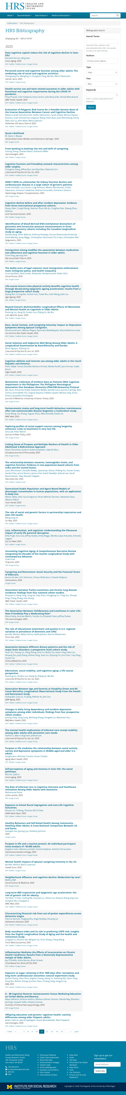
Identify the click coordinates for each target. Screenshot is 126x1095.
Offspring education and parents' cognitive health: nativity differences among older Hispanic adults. (38, 1016)
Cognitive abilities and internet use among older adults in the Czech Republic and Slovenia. (43, 362)
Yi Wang (20, 810)
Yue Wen (9, 898)
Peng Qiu (9, 981)
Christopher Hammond (41, 237)
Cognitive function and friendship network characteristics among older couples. (41, 165)
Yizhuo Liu (50, 898)
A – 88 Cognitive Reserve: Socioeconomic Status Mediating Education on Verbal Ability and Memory (43, 995)
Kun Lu (14, 120)
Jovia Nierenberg (64, 117)
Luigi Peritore (38, 187)
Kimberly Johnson (37, 831)
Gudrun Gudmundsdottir (33, 449)
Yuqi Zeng (75, 655)
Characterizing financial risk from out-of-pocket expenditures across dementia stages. (43, 915)
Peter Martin (20, 431)
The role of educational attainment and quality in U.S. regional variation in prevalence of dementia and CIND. (40, 630)
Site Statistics (74, 1072)
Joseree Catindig (68, 390)
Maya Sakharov (12, 999)
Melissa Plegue (29, 330)
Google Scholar (32, 64)
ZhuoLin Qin (22, 939)
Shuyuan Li (10, 595)
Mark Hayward (62, 1020)
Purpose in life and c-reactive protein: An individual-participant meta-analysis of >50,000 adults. (40, 845)
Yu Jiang (27, 696)
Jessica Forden (11, 577)
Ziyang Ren (10, 294)
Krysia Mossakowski (46, 1020)
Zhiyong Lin (24, 348)
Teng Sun (64, 595)
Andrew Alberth (24, 616)
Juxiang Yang (11, 717)
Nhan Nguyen (11, 348)
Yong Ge (31, 595)
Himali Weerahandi (69, 97)
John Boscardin (52, 97)
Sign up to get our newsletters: (103, 1057)
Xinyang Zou (10, 655)
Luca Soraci (26, 187)
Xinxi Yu (40, 652)
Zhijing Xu (42, 312)
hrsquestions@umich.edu (18, 1069)
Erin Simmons (25, 577)
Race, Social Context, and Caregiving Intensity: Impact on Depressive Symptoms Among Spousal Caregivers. (43, 326)
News (71, 1057)
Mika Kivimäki (47, 413)
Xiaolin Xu (58, 413)
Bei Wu (50, 76)
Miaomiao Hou (63, 717)
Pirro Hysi (58, 237)
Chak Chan (10, 559)
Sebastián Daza (67, 496)
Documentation (23, 15)
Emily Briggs (44, 535)
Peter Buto (51, 117)
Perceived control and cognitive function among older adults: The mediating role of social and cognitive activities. (41, 72)
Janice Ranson (24, 473)
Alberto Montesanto (55, 187)
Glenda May (64, 999)
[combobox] (98, 61)
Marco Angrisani (22, 735)
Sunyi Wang (10, 413)
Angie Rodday (40, 918)
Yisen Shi (9, 652)
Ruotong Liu (10, 312)
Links (71, 1070)
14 (57, 1031)
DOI (6, 64)
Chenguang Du (12, 76)
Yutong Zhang (11, 151)
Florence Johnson (13, 330)
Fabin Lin (71, 652)
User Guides (45, 1072)
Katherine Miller (41, 151)
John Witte (23, 120)
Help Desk (73, 1055)
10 (37, 1031)
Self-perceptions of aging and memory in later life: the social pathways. (39, 770)
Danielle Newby (30, 470)
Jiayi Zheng (22, 655)
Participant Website (48, 1055)
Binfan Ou (50, 652)
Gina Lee (9, 431)
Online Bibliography (48, 1067)
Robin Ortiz (62, 273)
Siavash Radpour (59, 577)
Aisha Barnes (24, 960)
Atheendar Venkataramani (44, 273)
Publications (12, 23)
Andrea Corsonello (44, 190)
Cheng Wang (58, 939)
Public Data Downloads (49, 1057)
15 (62, 1031)
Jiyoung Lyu (23, 831)
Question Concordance (49, 1070)
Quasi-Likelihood (14, 133)
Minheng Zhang (36, 717)
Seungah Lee (11, 831)
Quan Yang (72, 978)
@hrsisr (11, 1072)
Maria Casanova (28, 864)
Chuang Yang (49, 981)
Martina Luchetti (27, 849)
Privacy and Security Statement (77, 1076)
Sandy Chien (11, 473)
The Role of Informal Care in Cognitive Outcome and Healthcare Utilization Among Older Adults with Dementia (40, 788)
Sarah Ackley (57, 115)
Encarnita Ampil (22, 390)
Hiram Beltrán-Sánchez (48, 496)
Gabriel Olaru (52, 449)
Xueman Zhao (36, 208)
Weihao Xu (37, 696)
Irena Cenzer (38, 97)
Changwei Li (23, 900)
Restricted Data (46, 1060)
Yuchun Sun (32, 294)
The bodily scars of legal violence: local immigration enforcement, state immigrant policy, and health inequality (42, 269)
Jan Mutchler (38, 169)
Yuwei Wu (43, 294)
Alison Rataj (10, 616)
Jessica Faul (37, 473)
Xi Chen (39, 810)
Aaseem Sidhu (20, 1002)
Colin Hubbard (24, 97)
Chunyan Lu (38, 898)
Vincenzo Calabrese (25, 190)
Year (88, 78)
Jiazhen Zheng (11, 978)
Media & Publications (60, 15)
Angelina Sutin (11, 849)
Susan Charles (40, 756)
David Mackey (11, 237)
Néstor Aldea (11, 496)
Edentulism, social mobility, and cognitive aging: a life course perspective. (39, 672)
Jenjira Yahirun (12, 1020)
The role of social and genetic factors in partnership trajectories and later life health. (43, 513)
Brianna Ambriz (27, 999)
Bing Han (26, 58)
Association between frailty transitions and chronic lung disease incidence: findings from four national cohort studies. (41, 591)
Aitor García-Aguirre (27, 496)
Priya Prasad (11, 97)
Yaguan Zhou (34, 413)
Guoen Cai (10, 658)
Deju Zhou (41, 595)
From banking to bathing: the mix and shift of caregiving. (37, 148)
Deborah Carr (51, 169)
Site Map (73, 1060)
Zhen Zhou (24, 978)
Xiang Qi (21, 312)
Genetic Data (45, 1065)
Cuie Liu (19, 696)
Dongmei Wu (11, 900)
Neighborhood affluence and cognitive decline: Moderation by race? (42, 877)
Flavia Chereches (13, 449)
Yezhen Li (9, 735)
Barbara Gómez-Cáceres (47, 999)
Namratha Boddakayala (48, 330)
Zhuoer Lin (10, 810)
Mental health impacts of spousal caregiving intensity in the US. (41, 861)
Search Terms (92, 36)
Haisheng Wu (60, 978)
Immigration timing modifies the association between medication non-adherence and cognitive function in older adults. (42, 251)
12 (47, 1031)
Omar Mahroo (24, 234)
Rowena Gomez (35, 1002)
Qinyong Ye (55, 655)
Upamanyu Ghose (46, 470)
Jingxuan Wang (38, 117)
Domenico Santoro (62, 190)
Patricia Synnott (12, 918)
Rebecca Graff (11, 115)
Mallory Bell (10, 880)
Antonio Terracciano (61, 849)
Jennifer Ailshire (12, 634)
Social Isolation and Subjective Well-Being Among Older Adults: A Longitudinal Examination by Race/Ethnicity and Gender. (41, 344)
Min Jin (47, 208)
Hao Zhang (29, 598)
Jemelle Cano (54, 390)
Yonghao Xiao (57, 208)
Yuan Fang (10, 255)
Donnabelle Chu (20, 392)
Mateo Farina (27, 634)
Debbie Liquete (51, 392)
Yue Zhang (22, 413)
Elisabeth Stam (50, 616)
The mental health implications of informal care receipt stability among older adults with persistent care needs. (41, 731)
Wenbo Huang (21, 981)
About (9, 15)
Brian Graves (37, 960)
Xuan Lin (45, 655)
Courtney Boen (12, 273)
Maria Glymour (35, 120)
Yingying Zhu (27, 918)
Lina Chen (65, 655)
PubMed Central (20, 64)
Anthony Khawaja (40, 234)
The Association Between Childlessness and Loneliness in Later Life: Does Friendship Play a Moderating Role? (43, 612)
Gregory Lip (61, 981)
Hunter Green (73, 470)
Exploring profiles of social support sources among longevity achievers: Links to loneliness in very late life (38, 427)
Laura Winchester (13, 470)
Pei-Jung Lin (52, 918)
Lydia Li (16, 774)
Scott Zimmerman (22, 117)
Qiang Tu (49, 978)
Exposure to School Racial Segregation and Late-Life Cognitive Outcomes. (39, 806)
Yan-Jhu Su (37, 616)
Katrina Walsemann (57, 634)
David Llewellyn (50, 473)
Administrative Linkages (50, 1062)
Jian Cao (46, 696)
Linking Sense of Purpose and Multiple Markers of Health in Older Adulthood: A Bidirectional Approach (41, 445)
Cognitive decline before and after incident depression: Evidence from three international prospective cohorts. (41, 204)
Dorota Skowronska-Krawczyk (63, 234)
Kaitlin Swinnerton (41, 115)
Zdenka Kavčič (54, 366)
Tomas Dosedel (24, 366)
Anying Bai (10, 696)
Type (88, 67)
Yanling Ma (27, 898)
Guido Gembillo (12, 187)
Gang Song (23, 717)
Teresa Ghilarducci (42, 577)
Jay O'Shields (11, 960)
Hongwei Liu (50, 717)
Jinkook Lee (63, 473)
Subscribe (100, 1071)
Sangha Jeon (11, 756)
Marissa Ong (65, 392)
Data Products (41, 15)
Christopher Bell (71, 237)
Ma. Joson (9, 390)
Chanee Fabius (26, 151)
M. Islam (9, 136)
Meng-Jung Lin (11, 517)
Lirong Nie (21, 294)
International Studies (48, 1075)
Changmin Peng (39, 76)
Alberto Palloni (12, 499)
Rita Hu (8, 774)
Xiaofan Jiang (11, 234)
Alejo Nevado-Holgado (29, 476)
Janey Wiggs (24, 237)
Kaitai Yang (60, 652)
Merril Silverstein (62, 76)
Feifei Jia (9, 211)
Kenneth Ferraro (13, 58)
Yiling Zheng (30, 652)
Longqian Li (10, 939)
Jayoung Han (21, 255)
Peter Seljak (10, 366)
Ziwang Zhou (71, 208)
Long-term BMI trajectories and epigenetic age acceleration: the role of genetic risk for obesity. (41, 894)
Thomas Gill (29, 810)
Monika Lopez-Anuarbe (61, 535)
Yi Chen (17, 898)
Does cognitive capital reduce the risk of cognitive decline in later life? (41, 54)
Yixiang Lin (19, 652)
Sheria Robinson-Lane (70, 330)
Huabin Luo (31, 312)
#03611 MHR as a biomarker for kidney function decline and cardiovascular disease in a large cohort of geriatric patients (38, 183)
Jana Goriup (67, 366)
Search (91, 107)
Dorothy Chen (25, 115)
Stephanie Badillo (39, 390)
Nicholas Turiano (25, 756)
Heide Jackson (40, 634)
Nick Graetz (25, 273)
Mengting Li (25, 76)
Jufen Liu (64, 294)
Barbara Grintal (39, 366)
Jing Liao (74, 898)
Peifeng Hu (60, 470)
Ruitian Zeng (34, 655)
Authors (90, 55)
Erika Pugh (10, 535)
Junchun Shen (35, 981)
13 (52, 1031)
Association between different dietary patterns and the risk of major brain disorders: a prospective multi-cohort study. (40, 648)
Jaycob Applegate (28, 1020)
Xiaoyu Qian (10, 208)
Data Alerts (74, 1067)
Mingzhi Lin (34, 939)
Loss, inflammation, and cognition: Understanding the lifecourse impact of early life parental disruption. (41, 532)
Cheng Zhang (17, 598)
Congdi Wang (23, 208)
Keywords (91, 90)
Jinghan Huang (37, 978)
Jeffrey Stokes (31, 535)
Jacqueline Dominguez (22, 395)
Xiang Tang (21, 595)
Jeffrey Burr (26, 169)
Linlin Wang (54, 294)
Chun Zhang (46, 939)
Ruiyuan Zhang (62, 898)
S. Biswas (18, 136)
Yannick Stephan (43, 849)
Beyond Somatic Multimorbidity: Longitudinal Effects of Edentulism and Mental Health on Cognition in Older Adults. (42, 308)
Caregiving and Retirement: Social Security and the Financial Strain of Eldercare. (42, 573)
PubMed (11, 64)
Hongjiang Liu (53, 595)
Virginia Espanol (35, 392)
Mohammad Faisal (13, 792)
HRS (9, 1074)
